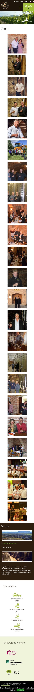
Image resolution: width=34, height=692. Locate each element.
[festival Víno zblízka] (17, 213)
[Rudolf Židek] (17, 128)
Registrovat (23, 1)
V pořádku (21, 690)
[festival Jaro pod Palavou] (17, 341)
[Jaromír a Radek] (17, 107)
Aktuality (5, 526)
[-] (17, 192)
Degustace (6, 547)
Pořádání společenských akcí (17, 610)
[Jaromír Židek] (17, 86)
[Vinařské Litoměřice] (17, 468)
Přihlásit (16, 1)
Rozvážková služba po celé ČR (17, 630)
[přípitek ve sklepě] (17, 362)
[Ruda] (17, 320)
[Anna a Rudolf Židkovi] (17, 43)
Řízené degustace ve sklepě (17, 599)
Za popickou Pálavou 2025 (9, 543)
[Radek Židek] (17, 65)
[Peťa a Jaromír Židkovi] (17, 298)
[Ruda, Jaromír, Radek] (17, 171)
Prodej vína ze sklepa (17, 620)
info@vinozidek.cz (5, 685)
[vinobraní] (17, 150)
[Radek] (17, 277)
